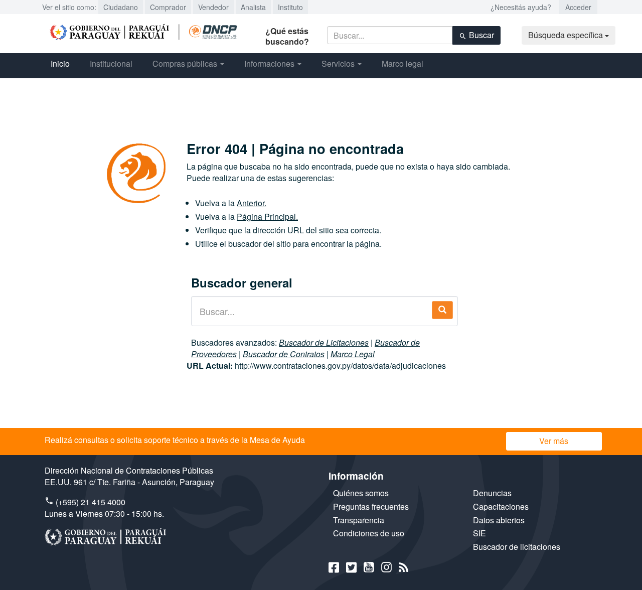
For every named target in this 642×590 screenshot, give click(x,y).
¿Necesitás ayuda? (521, 7)
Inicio (60, 63)
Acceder (578, 7)
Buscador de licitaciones (516, 546)
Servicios (339, 63)
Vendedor (213, 7)
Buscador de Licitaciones (324, 342)
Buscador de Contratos (284, 354)
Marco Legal (353, 354)
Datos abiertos (499, 520)
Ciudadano (120, 7)
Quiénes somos (361, 493)
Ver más (553, 441)
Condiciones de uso (368, 533)
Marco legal (402, 63)
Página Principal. (267, 216)
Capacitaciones (501, 506)
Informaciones (270, 63)
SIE (479, 533)
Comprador (168, 7)
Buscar (480, 35)
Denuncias (492, 493)
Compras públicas (185, 63)
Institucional (111, 63)
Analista (253, 7)
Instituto (290, 7)
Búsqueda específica (566, 35)
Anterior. (251, 203)
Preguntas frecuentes (371, 506)
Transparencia (358, 520)
